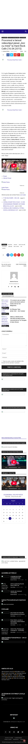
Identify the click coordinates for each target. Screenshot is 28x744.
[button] (26, 31)
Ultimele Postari (7, 178)
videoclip (10, 246)
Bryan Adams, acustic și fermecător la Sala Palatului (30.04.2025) (17, 621)
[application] (14, 462)
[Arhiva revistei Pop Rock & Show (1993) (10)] (5, 586)
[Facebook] (9, 287)
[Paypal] (12, 287)
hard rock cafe (22, 244)
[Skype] (15, 287)
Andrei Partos (6, 51)
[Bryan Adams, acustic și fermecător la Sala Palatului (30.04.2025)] (5, 622)
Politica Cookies (8, 739)
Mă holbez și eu (19, 671)
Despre (5, 176)
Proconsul (4, 246)
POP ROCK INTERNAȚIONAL (19, 35)
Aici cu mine (16, 246)
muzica (3, 248)
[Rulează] (3, 467)
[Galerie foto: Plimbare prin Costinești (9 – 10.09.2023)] (5, 631)
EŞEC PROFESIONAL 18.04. (21, 265)
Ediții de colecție (12, 676)
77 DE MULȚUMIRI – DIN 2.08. (11, 198)
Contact (21, 739)
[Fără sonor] (22, 467)
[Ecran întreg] (24, 467)
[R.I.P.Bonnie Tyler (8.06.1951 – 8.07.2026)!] (5, 311)
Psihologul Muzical (21, 673)
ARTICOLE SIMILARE (7, 294)
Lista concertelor (10, 673)
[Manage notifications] (24, 740)
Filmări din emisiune (18, 678)
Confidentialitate (18, 737)
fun (21, 246)
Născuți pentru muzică (7, 671)
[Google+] (9, 732)
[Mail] (14, 732)
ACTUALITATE (9, 35)
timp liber (10, 244)
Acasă (3, 35)
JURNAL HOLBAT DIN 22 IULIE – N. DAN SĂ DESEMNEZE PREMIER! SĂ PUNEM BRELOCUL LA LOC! (14, 204)
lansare (15, 244)
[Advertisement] (14, 15)
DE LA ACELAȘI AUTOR (8, 296)
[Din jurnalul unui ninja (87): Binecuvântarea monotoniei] (5, 614)
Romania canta (5, 679)
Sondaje (9, 678)
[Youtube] (19, 287)
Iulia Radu (12, 587)
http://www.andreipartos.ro (14, 283)
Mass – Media (13, 675)
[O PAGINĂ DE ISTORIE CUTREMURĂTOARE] (5, 578)
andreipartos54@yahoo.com (18, 721)
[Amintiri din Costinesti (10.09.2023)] (5, 593)
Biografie (5, 675)
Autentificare (16, 739)
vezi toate (22, 194)
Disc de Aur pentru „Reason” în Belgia (6, 265)
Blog (3, 673)
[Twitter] (18, 732)
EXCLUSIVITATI (22, 37)
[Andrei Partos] (14, 182)
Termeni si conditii (9, 737)
